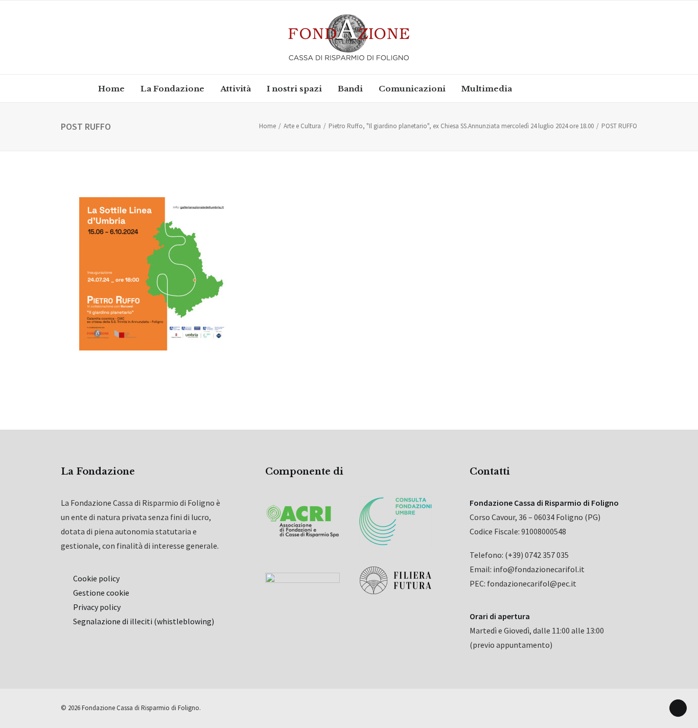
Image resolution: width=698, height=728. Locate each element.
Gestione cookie (101, 593)
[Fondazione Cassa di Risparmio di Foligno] (349, 37)
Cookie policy (96, 578)
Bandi (350, 88)
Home (111, 88)
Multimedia (486, 88)
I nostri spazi (294, 88)
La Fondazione (172, 88)
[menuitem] (111, 88)
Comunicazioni (412, 88)
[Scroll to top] (678, 707)
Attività (235, 88)
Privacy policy (97, 607)
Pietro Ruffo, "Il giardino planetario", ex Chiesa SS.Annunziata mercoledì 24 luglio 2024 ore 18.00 (461, 126)
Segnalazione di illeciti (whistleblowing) (143, 621)
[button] (538, 88)
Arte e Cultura (302, 126)
